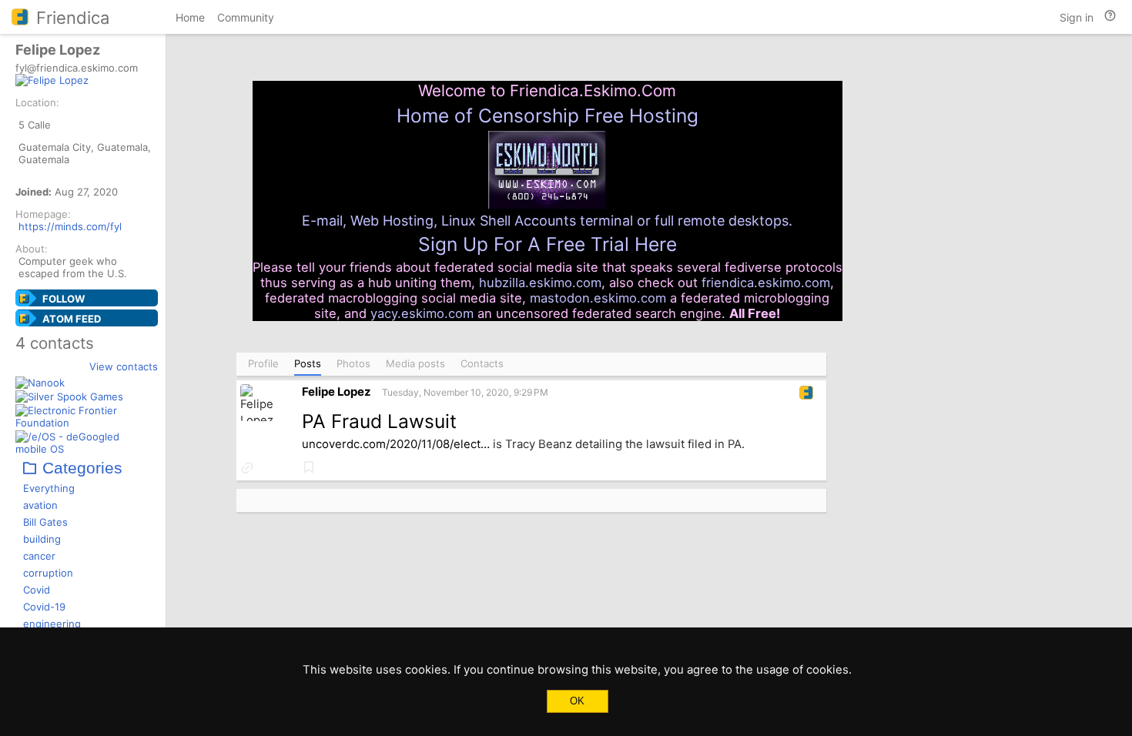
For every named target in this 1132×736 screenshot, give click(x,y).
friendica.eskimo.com (766, 282)
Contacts (482, 363)
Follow (63, 299)
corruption (48, 573)
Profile (263, 363)
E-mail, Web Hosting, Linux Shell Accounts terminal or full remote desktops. (547, 220)
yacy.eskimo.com (422, 313)
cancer (39, 556)
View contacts (123, 366)
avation (40, 505)
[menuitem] (190, 19)
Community (245, 17)
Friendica (72, 18)
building (42, 539)
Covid (36, 590)
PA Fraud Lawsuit (379, 421)
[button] (247, 468)
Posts (307, 363)
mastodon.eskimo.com (598, 298)
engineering (52, 623)
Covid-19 (44, 607)
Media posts (415, 363)
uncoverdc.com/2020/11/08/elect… (396, 444)
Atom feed (71, 319)
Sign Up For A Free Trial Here (547, 244)
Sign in (1076, 17)
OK (577, 701)
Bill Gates (45, 522)
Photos (353, 363)
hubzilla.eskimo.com (540, 282)
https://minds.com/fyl (70, 226)
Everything (49, 488)
